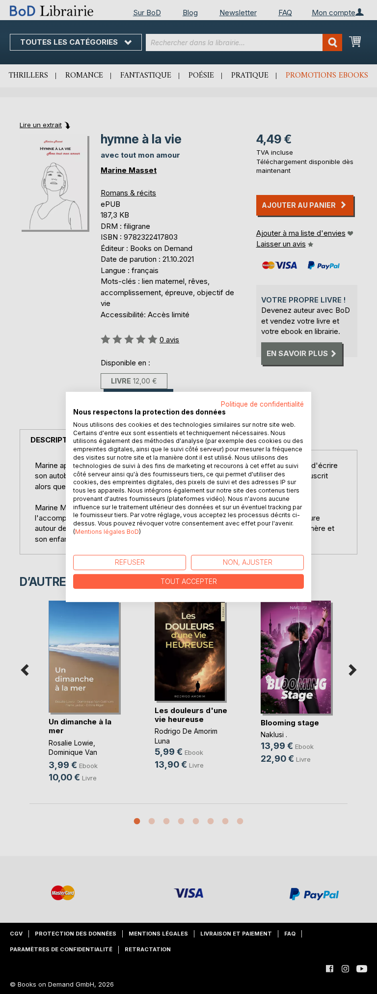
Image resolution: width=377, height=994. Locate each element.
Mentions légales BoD (107, 531)
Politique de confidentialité (262, 404)
